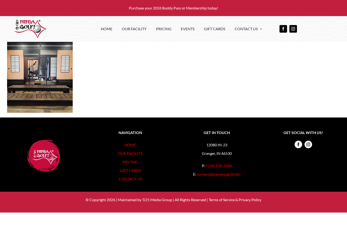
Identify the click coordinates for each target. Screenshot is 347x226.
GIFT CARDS (130, 170)
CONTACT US (130, 179)
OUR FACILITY (130, 153)
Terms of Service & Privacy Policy (235, 199)
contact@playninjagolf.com (219, 174)
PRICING (130, 162)
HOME (130, 145)
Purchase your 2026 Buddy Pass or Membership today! (173, 8)
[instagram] (293, 29)
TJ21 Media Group (157, 199)
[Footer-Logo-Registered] (43, 141)
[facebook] (283, 29)
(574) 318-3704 (219, 165)
